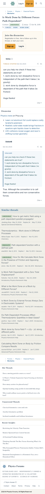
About (14, 486)
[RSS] (39, 486)
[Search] (41, 3)
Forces (8, 27)
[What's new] (36, 3)
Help (34, 486)
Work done (24, 27)
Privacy (27, 486)
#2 (41, 147)
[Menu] (4, 3)
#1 (41, 64)
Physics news (6, 116)
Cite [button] (38, 103)
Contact (6, 486)
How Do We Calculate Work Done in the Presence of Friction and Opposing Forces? (22, 260)
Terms (20, 486)
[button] (37, 63)
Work (15, 27)
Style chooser (10, 482)
